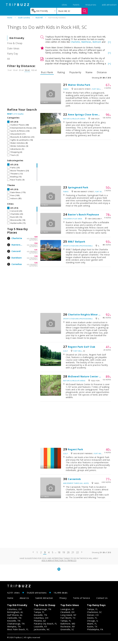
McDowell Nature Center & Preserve (90, 376)
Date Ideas (13, 48)
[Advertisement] (22, 90)
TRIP (18, 4)
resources (90, 4)
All (8, 58)
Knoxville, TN (13, 620)
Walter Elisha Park (79, 84)
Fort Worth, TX (67, 618)
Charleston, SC (94, 612)
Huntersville (18, 244)
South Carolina (24, 17)
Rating (61, 72)
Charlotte (17, 238)
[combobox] (43, 11)
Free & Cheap (14, 43)
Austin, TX (92, 626)
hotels (76, 4)
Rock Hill (39, 17)
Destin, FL (92, 618)
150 (36, 243)
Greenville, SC (67, 629)
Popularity (75, 72)
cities (64, 4)
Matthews (86, 41)
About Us (24, 598)
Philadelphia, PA (95, 629)
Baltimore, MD (67, 623)
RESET (10, 114)
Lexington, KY (67, 609)
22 (77, 552)
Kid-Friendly (16, 38)
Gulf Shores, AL (15, 615)
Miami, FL (92, 623)
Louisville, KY (40, 626)
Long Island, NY (68, 615)
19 (63, 552)
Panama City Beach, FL (45, 623)
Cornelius (17, 264)
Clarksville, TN (14, 618)
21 (73, 552)
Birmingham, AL (15, 612)
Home (9, 17)
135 (36, 263)
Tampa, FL (39, 612)
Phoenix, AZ (40, 620)
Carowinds (74, 479)
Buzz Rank (47, 72)
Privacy (63, 598)
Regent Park (75, 449)
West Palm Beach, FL (18, 629)
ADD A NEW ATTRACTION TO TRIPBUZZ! (59, 560)
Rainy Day (12, 53)
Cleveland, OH (67, 612)
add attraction (109, 4)
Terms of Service (81, 598)
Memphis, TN (14, 626)
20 (68, 552)
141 (36, 250)
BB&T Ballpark (76, 241)
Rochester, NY (67, 626)
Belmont (97, 41)
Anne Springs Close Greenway (86, 114)
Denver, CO (93, 615)
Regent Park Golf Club (81, 346)
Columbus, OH (14, 609)
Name (89, 72)
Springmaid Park (78, 187)
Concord (16, 251)
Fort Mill (96, 89)
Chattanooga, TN (16, 623)
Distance (102, 72)
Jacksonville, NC (42, 629)
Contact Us (101, 598)
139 (36, 256)
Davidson (17, 257)
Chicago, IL (92, 620)
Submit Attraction (44, 598)
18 (59, 552)
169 (36, 237)
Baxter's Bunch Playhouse (83, 214)
